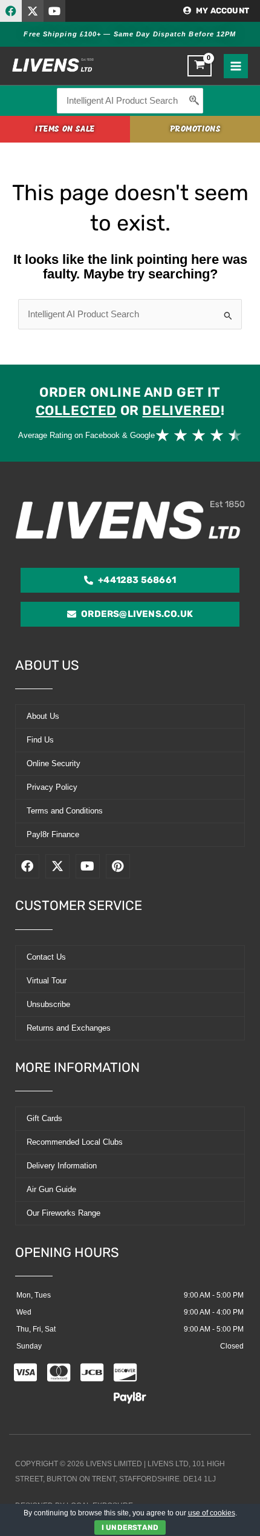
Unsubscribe (48, 1004)
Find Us (40, 739)
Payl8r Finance (53, 834)
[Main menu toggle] (236, 66)
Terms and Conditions (65, 810)
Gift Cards (44, 1118)
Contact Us (46, 957)
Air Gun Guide (51, 1189)
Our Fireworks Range (63, 1213)
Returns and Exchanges (69, 1027)
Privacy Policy (52, 787)
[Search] (195, 101)
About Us (43, 716)
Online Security (53, 763)
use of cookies (211, 1513)
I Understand (130, 1527)
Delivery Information (62, 1165)
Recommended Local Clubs (75, 1142)
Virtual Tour (47, 980)
